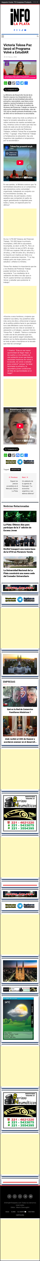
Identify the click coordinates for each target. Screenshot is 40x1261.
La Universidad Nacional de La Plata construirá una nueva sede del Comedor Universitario (19, 573)
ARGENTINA (15, 469)
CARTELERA (20, 1215)
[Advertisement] (20, 628)
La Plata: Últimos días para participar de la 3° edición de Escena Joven (17, 527)
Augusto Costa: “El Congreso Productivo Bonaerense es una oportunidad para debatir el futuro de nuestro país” (17, 2)
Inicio (7, 1212)
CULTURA (31, 1212)
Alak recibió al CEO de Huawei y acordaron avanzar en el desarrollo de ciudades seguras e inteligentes (20, 742)
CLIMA (13, 1212)
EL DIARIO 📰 (22, 1212)
